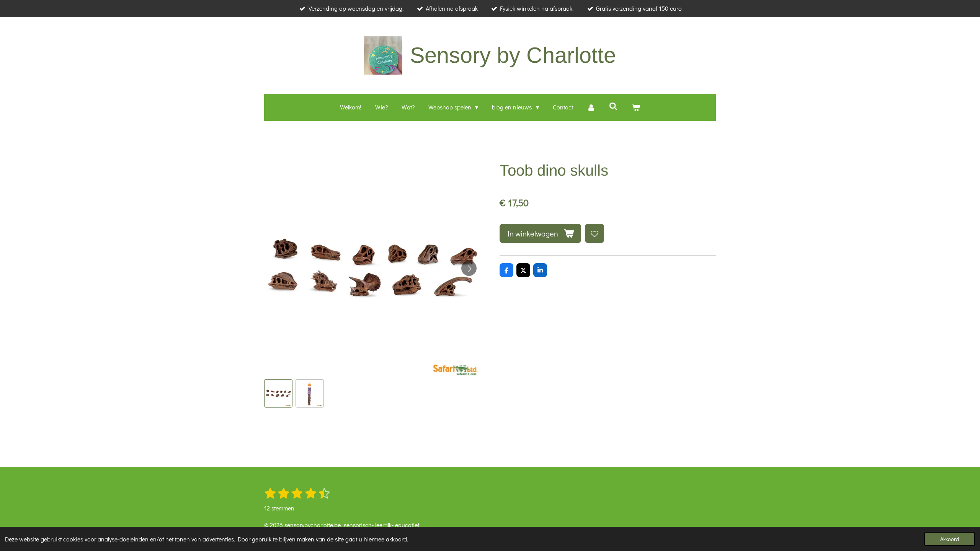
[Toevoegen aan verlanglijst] (594, 233)
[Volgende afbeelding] (469, 268)
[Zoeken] (613, 106)
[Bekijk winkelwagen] (636, 107)
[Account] (591, 107)
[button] (278, 393)
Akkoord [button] (949, 539)
